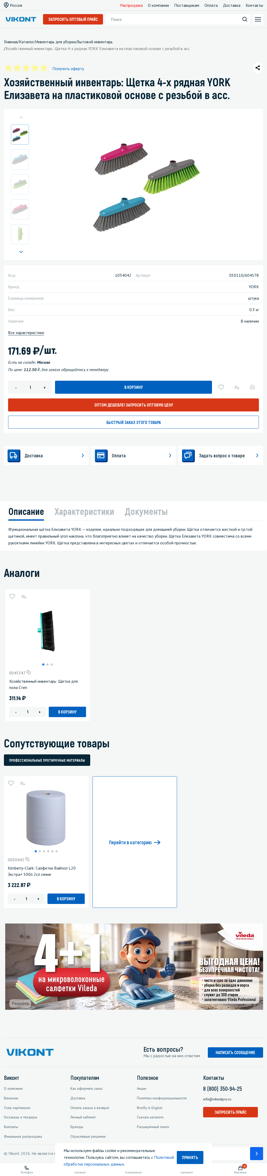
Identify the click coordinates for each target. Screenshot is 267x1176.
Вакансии (11, 1098)
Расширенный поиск (153, 1126)
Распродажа (131, 5)
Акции (141, 1088)
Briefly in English (149, 1107)
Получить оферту (68, 68)
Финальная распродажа (23, 1136)
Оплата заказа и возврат (89, 1107)
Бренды (76, 1126)
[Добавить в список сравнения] (236, 387)
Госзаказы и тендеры (20, 1117)
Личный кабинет (83, 1117)
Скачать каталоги (150, 1117)
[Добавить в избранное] (221, 387)
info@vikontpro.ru (217, 1099)
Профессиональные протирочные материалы (47, 760)
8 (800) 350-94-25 (222, 1088)
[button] (21, 252)
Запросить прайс (230, 1112)
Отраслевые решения (88, 1136)
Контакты (254, 5)
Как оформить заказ (86, 1088)
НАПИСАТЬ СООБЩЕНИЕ (235, 1052)
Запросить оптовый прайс (73, 19)
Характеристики (84, 511)
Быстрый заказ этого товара (133, 422)
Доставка (231, 5)
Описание (26, 511)
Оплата (211, 5)
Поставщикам (186, 5)
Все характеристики (26, 332)
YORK (254, 286)
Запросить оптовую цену (133, 404)
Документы (146, 511)
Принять (190, 1157)
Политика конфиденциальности (162, 1098)
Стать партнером (17, 1107)
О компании (158, 5)
